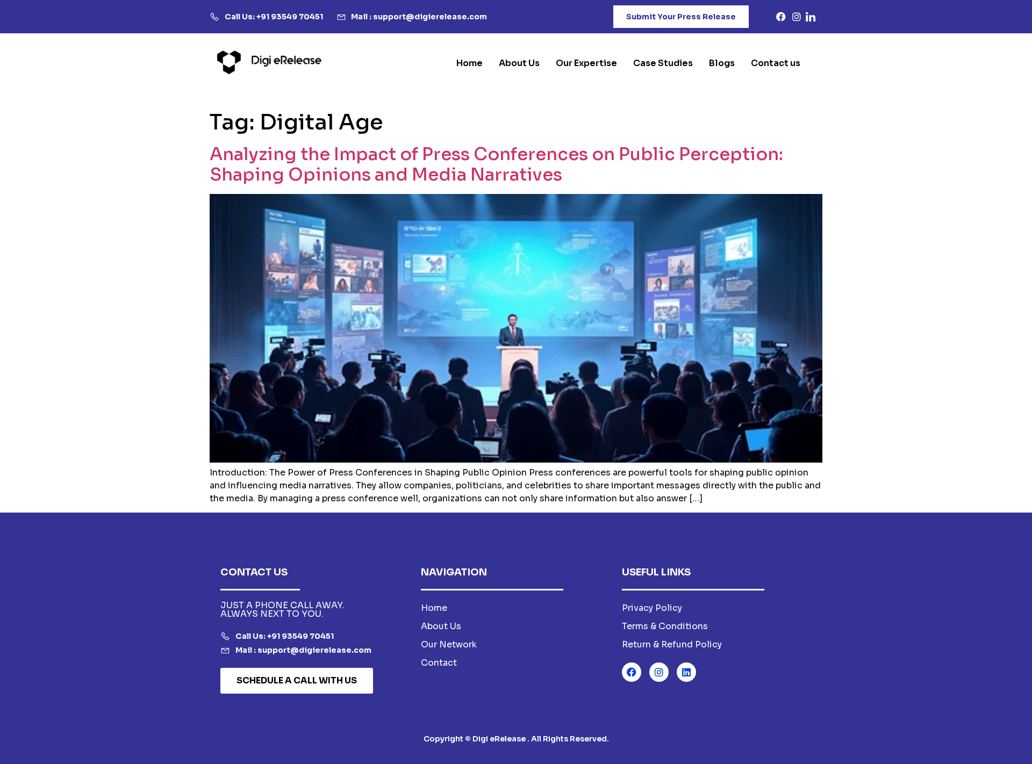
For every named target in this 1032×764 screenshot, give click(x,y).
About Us (519, 63)
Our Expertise (586, 63)
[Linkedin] (686, 672)
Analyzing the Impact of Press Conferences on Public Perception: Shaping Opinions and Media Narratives (496, 164)
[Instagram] (659, 672)
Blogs (722, 63)
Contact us (775, 63)
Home (469, 63)
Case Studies (663, 63)
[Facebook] (631, 672)
